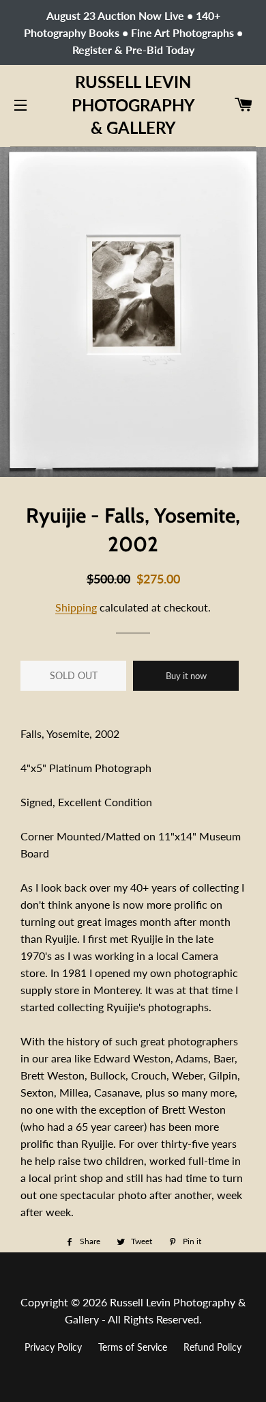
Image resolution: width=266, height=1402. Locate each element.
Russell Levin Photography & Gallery (133, 104)
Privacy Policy (53, 1347)
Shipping (76, 607)
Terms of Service (132, 1347)
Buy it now (186, 675)
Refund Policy (212, 1347)
